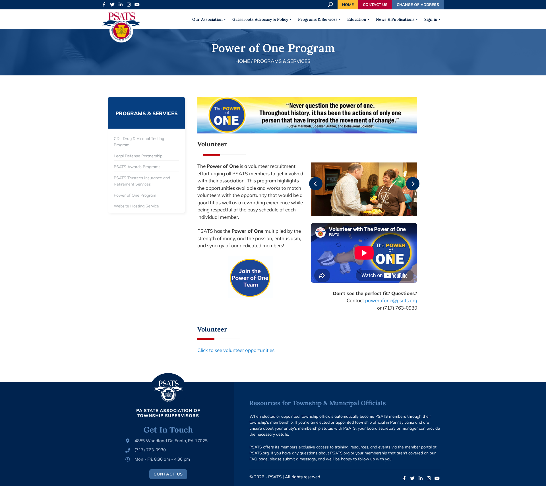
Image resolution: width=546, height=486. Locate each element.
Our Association (207, 19)
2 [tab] (360, 207)
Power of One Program (135, 195)
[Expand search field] (331, 4)
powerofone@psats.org (391, 300)
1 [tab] (351, 207)
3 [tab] (368, 207)
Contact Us (375, 4)
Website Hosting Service (136, 206)
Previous (312, 180)
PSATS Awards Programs (137, 166)
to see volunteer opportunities (241, 350)
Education (356, 19)
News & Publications (395, 19)
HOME (242, 61)
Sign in (430, 19)
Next (408, 180)
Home (348, 4)
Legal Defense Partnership (138, 155)
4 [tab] (377, 207)
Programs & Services (318, 19)
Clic (201, 350)
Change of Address (418, 4)
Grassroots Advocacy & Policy (260, 19)
